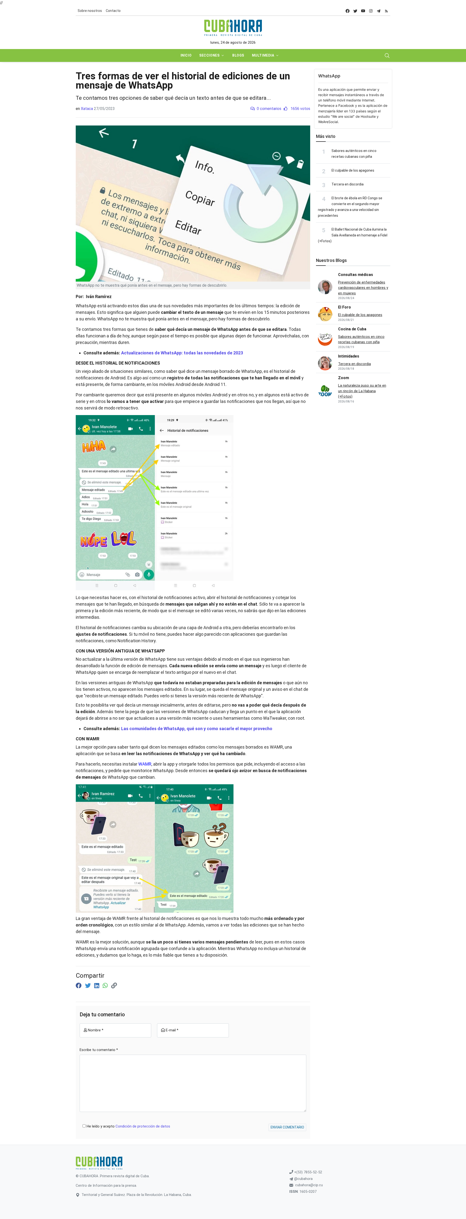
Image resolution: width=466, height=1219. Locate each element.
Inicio (186, 55)
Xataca (87, 108)
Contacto (113, 11)
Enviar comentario (287, 1127)
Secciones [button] (209, 55)
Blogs (238, 55)
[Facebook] (79, 985)
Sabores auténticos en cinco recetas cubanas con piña (361, 339)
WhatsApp (329, 75)
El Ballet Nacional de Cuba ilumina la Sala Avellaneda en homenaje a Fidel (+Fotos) (352, 235)
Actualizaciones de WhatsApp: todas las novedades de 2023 (182, 352)
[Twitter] (88, 985)
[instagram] (371, 10)
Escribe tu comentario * (99, 1050)
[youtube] (363, 10)
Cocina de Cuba (352, 329)
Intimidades (348, 356)
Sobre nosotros (90, 11)
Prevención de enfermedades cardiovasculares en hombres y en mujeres (363, 287)
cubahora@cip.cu (309, 1185)
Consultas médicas (355, 274)
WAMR (144, 764)
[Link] (114, 985)
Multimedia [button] (263, 55)
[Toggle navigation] (387, 55)
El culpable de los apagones (353, 170)
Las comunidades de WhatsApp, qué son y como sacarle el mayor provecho (196, 728)
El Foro (344, 307)
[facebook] (347, 10)
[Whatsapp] (106, 985)
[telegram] (379, 10)
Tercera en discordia (348, 184)
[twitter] (355, 10)
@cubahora (303, 1179)
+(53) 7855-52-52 (307, 1172)
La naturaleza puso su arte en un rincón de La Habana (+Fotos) (362, 391)
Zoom (343, 378)
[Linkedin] (97, 985)
